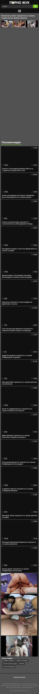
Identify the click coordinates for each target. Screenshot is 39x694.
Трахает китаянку (22, 660)
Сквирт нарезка (9, 660)
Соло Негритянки (8, 666)
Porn (27, 690)
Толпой (21, 663)
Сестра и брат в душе (10, 663)
